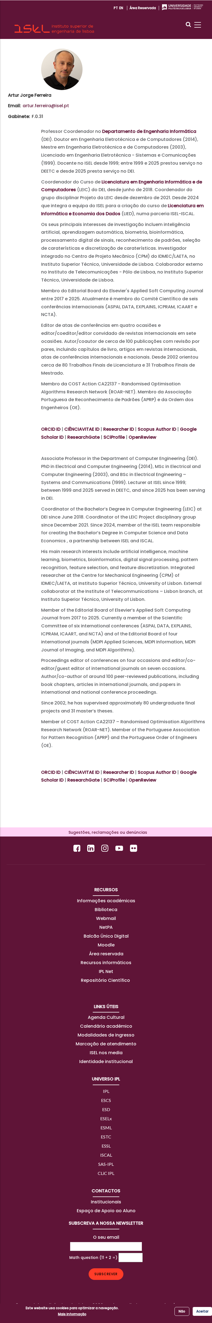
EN (121, 8)
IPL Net (106, 971)
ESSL (106, 1145)
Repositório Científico (106, 980)
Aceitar (202, 1311)
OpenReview (142, 437)
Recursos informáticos (106, 962)
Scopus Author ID (157, 429)
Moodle (106, 945)
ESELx (106, 1118)
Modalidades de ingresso (106, 1035)
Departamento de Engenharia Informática (149, 131)
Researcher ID (118, 429)
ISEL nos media (106, 1053)
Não (182, 1311)
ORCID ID (50, 429)
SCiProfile (114, 437)
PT (116, 8)
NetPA (106, 927)
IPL (106, 1091)
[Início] (54, 20)
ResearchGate (83, 437)
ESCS (106, 1100)
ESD (106, 1109)
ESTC (106, 1136)
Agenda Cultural (106, 1017)
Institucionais (106, 1202)
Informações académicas (106, 901)
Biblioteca (106, 909)
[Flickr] (134, 848)
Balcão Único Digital (106, 936)
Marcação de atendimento (106, 1044)
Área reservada (142, 8)
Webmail (106, 918)
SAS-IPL (106, 1164)
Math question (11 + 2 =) (93, 1257)
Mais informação (72, 1314)
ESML (106, 1127)
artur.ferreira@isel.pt (46, 105)
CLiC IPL (106, 1173)
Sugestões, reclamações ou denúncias (106, 832)
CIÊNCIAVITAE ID (81, 429)
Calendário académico (106, 1026)
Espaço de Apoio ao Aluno (106, 1211)
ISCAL (106, 1155)
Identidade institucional (106, 1061)
